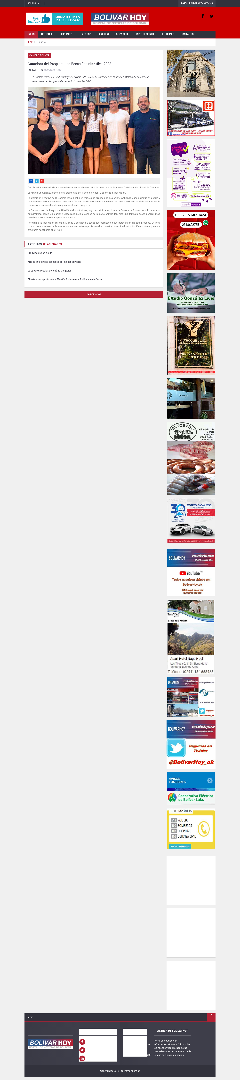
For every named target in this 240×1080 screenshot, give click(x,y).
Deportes (66, 34)
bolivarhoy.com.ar (130, 1070)
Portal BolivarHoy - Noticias (197, 3)
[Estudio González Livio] (191, 293)
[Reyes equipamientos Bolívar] (191, 118)
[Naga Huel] (191, 637)
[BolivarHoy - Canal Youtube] (191, 572)
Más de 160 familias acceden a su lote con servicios (54, 261)
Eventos (86, 34)
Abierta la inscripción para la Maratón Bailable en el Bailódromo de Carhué (65, 279)
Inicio (31, 34)
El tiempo (168, 34)
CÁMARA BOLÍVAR (39, 55)
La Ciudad (104, 34)
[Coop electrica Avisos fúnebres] (191, 788)
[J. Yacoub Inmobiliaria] (191, 345)
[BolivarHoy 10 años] (191, 697)
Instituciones (145, 34)
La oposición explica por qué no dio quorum (50, 270)
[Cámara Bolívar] (191, 398)
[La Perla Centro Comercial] (191, 73)
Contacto (187, 34)
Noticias (46, 34)
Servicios (122, 34)
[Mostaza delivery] (191, 240)
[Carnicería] (191, 458)
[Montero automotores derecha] (191, 522)
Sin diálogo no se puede (40, 253)
